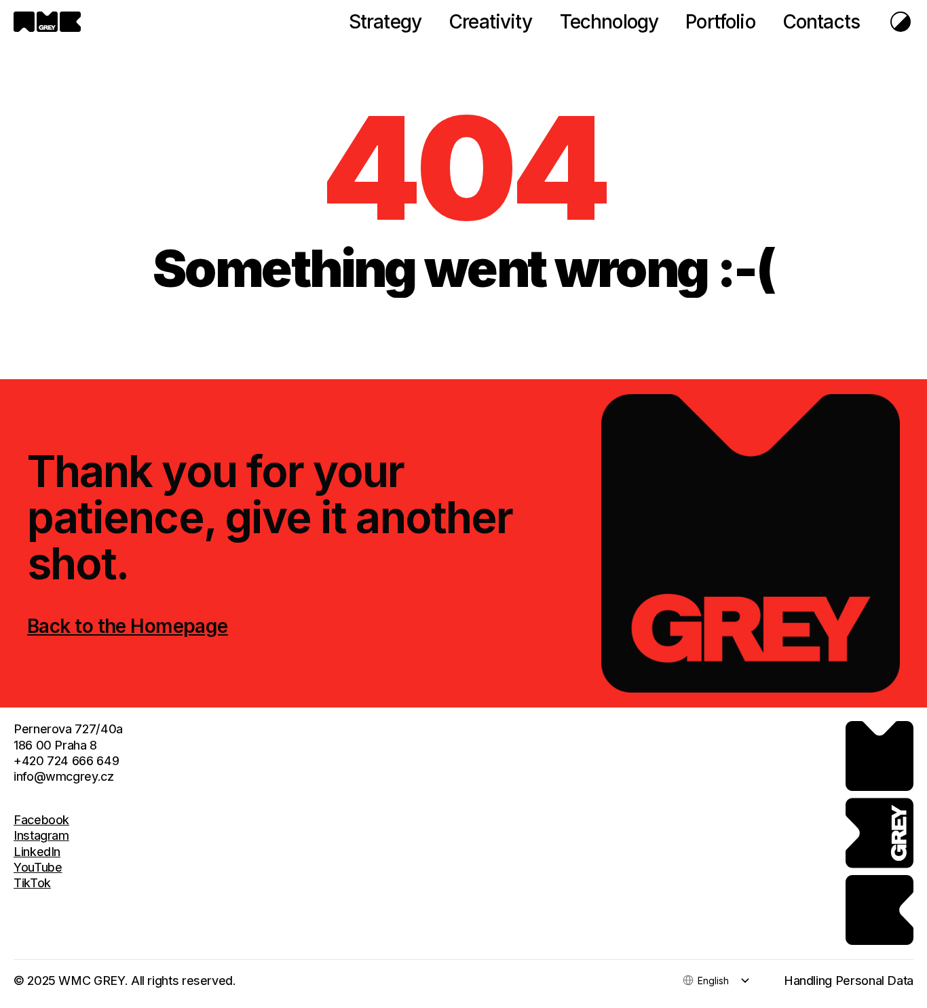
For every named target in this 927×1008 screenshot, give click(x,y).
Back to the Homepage (127, 626)
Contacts (821, 21)
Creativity (491, 21)
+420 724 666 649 (66, 761)
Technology (609, 21)
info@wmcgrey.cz (64, 776)
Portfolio (720, 21)
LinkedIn (37, 852)
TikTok (32, 883)
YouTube (38, 867)
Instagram (41, 835)
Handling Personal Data (848, 980)
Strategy (385, 21)
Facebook (41, 820)
